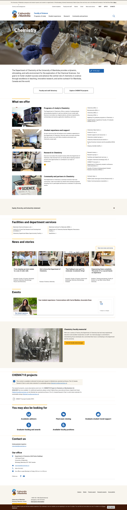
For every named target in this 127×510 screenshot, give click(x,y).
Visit (100, 6)
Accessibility (111, 492)
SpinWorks (52, 233)
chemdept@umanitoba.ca (19, 446)
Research (67, 16)
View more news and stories (105, 248)
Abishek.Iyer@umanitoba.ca (59, 383)
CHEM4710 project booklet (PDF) (25, 399)
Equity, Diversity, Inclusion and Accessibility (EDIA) (101, 142)
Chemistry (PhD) (91, 115)
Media (84, 492)
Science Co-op (91, 132)
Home (16, 25)
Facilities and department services (96, 157)
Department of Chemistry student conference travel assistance (100, 165)
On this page (96, 70)
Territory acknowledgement (18, 6)
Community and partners (80, 16)
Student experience (55, 16)
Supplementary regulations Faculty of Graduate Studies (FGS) (100, 120)
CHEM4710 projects (93, 162)
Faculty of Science (41, 13)
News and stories (90, 6)
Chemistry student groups (94, 137)
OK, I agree (111, 507)
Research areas (91, 152)
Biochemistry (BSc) (92, 110)
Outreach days (91, 176)
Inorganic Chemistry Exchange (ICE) (97, 159)
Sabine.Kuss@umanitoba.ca (20, 392)
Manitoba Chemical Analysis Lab (22, 227)
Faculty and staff (67, 6)
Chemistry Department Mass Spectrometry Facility (27, 233)
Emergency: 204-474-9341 (38, 499)
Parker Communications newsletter (97, 181)
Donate (112, 6)
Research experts (101, 492)
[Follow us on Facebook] (20, 476)
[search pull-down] (114, 16)
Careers (79, 492)
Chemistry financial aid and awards (97, 139)
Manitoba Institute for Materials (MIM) (59, 227)
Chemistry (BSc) (91, 108)
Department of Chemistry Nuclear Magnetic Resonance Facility (64, 230)
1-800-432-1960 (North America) (39, 497)
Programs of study (40, 16)
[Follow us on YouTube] (24, 476)
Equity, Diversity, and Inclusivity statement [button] (26, 208)
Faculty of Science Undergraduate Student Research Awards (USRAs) (99, 169)
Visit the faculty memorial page (74, 343)
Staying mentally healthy (94, 146)
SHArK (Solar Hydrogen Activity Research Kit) (99, 178)
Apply (106, 6)
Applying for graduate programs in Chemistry (99, 117)
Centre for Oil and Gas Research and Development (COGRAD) (27, 230)
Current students (56, 6)
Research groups (92, 154)
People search (92, 492)
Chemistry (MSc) (92, 112)
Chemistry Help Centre (93, 130)
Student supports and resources (96, 135)
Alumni (76, 6)
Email (81, 6)
